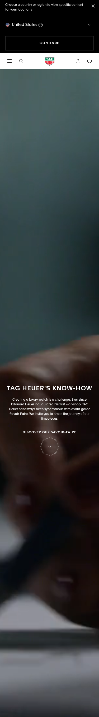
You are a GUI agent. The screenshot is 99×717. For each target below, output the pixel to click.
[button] (78, 61)
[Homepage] (50, 61)
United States (25, 25)
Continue (67, 43)
